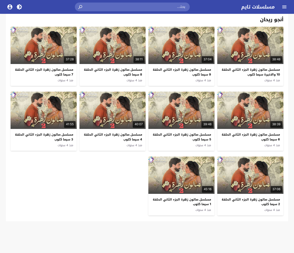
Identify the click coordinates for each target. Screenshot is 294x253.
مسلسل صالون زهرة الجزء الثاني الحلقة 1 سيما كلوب (182, 202)
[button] (80, 7)
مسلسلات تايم (258, 7)
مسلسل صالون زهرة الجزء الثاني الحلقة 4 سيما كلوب (113, 137)
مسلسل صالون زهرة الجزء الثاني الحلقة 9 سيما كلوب (182, 72)
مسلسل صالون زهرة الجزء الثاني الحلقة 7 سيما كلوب (44, 72)
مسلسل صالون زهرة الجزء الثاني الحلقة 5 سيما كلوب (182, 137)
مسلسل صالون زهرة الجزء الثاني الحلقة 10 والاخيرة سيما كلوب (251, 72)
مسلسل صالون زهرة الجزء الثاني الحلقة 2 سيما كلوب (251, 202)
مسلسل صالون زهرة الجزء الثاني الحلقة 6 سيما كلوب (251, 137)
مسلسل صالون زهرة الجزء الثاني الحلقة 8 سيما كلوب (113, 72)
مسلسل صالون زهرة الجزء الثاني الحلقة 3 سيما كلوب (44, 137)
